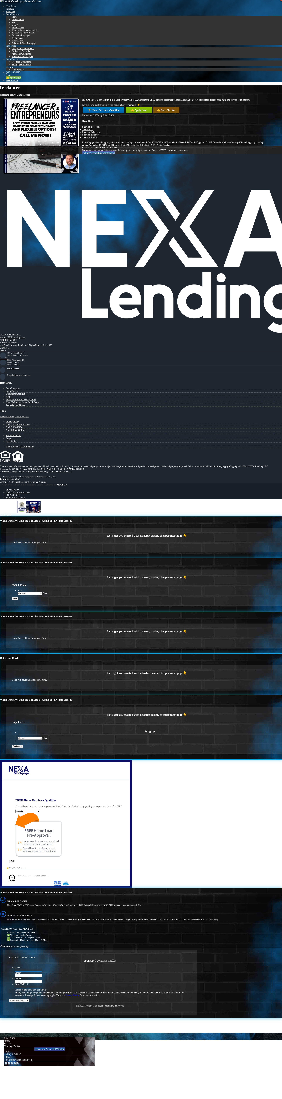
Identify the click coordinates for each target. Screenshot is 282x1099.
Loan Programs (13, 388)
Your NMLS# (22, 984)
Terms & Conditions (15, 405)
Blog (8, 396)
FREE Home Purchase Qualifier (21, 399)
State (20, 590)
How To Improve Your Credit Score (22, 402)
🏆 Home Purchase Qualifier (103, 110)
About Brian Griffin (15, 430)
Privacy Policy (12, 421)
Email (18, 973)
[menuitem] (144, 6)
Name (18, 967)
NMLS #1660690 (8, 340)
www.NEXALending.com (12, 337)
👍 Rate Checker (166, 110)
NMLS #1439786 (14, 427)
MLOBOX (62, 484)
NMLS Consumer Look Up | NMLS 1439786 (32, 876)
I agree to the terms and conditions (31, 989)
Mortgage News (7, 417)
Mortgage (4, 95)
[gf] (16, 1)
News (13, 95)
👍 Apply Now (138, 110)
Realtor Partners (13, 435)
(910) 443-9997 (13, 368)
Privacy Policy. (72, 995)
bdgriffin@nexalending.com (18, 375)
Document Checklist (15, 394)
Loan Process (12, 391)
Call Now (36, 1)
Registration (11, 441)
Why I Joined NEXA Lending (20, 446)
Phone (18, 978)
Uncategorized (23, 95)
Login (8, 438)
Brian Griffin (109, 115)
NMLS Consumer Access (18, 424)
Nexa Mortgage (22, 417)
